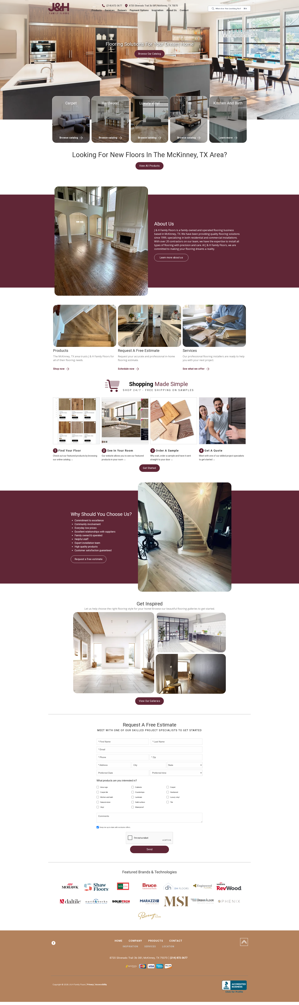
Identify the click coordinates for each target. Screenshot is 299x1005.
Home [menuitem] (118, 941)
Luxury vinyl (174, 798)
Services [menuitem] (150, 947)
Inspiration (158, 10)
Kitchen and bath (106, 798)
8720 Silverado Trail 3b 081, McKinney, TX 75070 (153, 5)
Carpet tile (104, 793)
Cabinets (138, 788)
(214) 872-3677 (114, 5)
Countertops (140, 793)
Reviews (122, 10)
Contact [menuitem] (175, 941)
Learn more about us (171, 255)
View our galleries (149, 701)
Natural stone (105, 803)
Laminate (138, 798)
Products (97, 10)
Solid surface (140, 803)
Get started (149, 468)
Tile (171, 803)
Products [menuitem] (155, 941)
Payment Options (139, 10)
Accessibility (101, 985)
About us (172, 10)
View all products (149, 165)
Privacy (90, 985)
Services (110, 10)
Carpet (172, 788)
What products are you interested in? (117, 781)
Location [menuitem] (168, 947)
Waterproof (139, 808)
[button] (96, 10)
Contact (184, 10)
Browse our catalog (149, 53)
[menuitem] (53, 943)
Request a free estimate (88, 559)
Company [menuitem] (135, 941)
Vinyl (102, 808)
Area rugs (104, 788)
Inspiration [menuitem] (130, 947)
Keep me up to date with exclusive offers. (115, 828)
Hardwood (174, 793)
